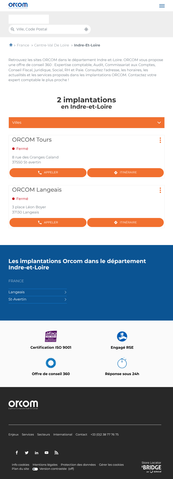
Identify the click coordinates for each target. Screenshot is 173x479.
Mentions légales (45, 465)
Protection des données (78, 465)
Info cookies (20, 465)
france (16, 281)
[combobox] (29, 19)
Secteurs (43, 435)
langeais (17, 292)
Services (28, 435)
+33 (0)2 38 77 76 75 (104, 435)
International (62, 435)
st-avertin (17, 299)
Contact (81, 435)
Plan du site (20, 469)
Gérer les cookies (111, 464)
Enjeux (14, 435)
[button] (162, 5)
